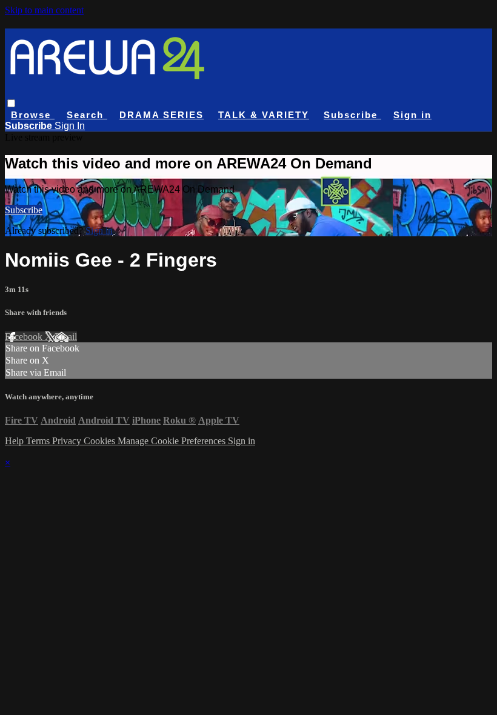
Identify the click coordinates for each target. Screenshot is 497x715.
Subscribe (23, 210)
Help (15, 441)
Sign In (70, 126)
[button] (11, 103)
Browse (33, 115)
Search (87, 115)
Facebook (25, 336)
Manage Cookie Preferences (173, 441)
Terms (39, 441)
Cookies (101, 441)
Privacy (68, 441)
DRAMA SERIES (161, 115)
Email (66, 336)
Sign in (412, 115)
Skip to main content (44, 10)
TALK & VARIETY (263, 115)
